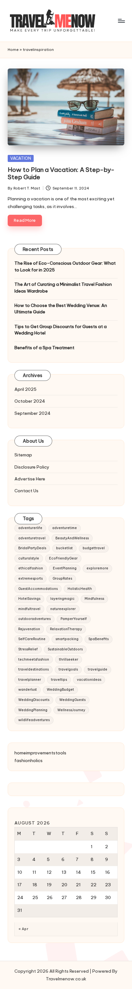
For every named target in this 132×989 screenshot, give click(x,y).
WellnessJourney (71, 710)
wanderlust (27, 689)
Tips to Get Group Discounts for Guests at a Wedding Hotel (60, 330)
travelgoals (68, 669)
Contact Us (26, 491)
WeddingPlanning (32, 710)
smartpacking (66, 639)
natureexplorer (63, 609)
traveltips (59, 680)
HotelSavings (29, 599)
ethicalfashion (30, 568)
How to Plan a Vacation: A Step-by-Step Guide (61, 173)
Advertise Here (29, 479)
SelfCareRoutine (31, 639)
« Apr (23, 929)
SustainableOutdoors (65, 649)
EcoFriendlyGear (63, 558)
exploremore (97, 568)
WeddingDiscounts (33, 700)
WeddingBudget (60, 689)
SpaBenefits (98, 639)
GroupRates (62, 578)
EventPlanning (65, 568)
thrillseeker (68, 659)
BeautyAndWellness (72, 538)
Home (13, 49)
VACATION (20, 158)
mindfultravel (29, 609)
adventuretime (64, 528)
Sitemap (23, 455)
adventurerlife (30, 528)
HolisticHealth (80, 589)
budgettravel (94, 548)
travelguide (97, 669)
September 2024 (32, 413)
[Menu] (121, 20)
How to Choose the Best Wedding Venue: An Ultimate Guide (60, 308)
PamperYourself (74, 619)
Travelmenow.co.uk (66, 979)
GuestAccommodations (38, 589)
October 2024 (29, 401)
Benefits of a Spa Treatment (44, 347)
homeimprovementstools (40, 753)
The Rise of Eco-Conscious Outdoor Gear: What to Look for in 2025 (65, 266)
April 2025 (25, 389)
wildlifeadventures (34, 720)
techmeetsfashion (33, 659)
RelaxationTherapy (66, 629)
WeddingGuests (72, 700)
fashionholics (28, 760)
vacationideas (89, 680)
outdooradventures (34, 619)
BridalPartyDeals (32, 548)
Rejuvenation (29, 629)
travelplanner (29, 680)
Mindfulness (94, 599)
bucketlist (64, 548)
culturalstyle (28, 558)
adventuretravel (31, 538)
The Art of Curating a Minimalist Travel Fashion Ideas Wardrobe (63, 287)
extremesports (30, 578)
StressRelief (28, 649)
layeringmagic (62, 599)
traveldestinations (33, 669)
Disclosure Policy (31, 467)
